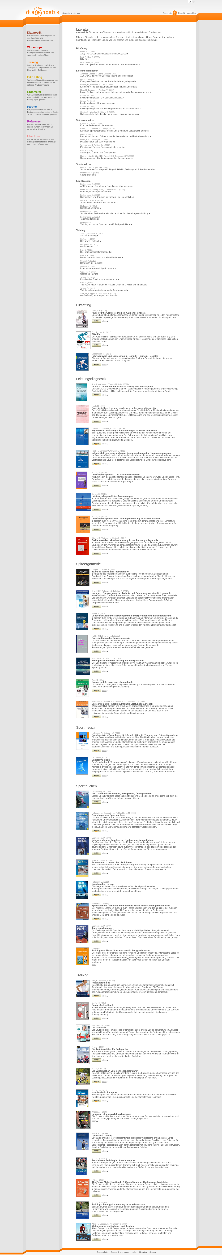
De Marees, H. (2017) (89, 173)
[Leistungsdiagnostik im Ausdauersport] (96, 510)
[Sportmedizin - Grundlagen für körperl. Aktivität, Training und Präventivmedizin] (96, 751)
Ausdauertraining (88, 235)
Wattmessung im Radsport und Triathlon (99, 295)
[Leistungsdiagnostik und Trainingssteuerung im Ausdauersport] (96, 530)
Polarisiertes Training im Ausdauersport (99, 279)
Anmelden (191, 13)
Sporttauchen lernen (90, 208)
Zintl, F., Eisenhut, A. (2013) (91, 234)
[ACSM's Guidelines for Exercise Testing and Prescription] (96, 396)
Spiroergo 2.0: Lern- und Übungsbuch (98, 153)
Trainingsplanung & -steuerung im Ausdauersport (103, 290)
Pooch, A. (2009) (87, 255)
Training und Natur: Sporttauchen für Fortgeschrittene (105, 224)
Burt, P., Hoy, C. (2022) (90, 57)
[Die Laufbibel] (96, 1039)
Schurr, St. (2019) (87, 288)
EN (194, 2)
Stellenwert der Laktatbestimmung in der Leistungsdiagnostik (109, 114)
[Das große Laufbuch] (96, 1019)
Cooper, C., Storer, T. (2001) (92, 123)
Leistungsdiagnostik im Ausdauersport (98, 103)
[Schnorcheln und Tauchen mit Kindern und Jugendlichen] (96, 854)
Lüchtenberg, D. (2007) (90, 217)
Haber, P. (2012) (87, 134)
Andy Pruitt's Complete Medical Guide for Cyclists (103, 54)
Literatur (76, 13)
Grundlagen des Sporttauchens (95, 191)
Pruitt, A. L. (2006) (87, 52)
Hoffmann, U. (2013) (88, 206)
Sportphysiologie (88, 175)
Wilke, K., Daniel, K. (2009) (91, 200)
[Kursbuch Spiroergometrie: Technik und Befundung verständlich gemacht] (96, 607)
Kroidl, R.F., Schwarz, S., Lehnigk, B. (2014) (98, 129)
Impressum (124, 1252)
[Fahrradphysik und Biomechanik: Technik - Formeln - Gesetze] (96, 365)
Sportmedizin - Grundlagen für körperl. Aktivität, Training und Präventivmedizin (117, 169)
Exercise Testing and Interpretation (96, 125)
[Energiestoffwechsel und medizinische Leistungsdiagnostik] (96, 422)
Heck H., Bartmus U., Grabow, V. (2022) (97, 90)
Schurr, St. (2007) (87, 96)
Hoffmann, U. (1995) (88, 211)
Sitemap (153, 1252)
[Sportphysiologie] (96, 776)
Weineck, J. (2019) (88, 272)
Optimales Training (89, 274)
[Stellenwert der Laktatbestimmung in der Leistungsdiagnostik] (96, 554)
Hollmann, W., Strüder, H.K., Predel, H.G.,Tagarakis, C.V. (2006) (107, 156)
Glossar (113, 1252)
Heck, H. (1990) (87, 79)
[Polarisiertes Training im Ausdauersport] (96, 1172)
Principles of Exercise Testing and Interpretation (103, 147)
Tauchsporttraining (89, 219)
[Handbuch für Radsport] (96, 1102)
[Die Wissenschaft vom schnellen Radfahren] (96, 1082)
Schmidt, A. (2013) (88, 261)
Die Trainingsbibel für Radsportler (96, 252)
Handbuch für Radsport (91, 263)
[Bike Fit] (96, 346)
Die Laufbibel (86, 246)
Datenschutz (102, 1252)
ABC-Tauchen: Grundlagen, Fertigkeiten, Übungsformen (107, 186)
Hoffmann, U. (85, 222)
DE (190, 2)
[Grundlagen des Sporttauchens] (96, 832)
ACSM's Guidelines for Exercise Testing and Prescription (107, 76)
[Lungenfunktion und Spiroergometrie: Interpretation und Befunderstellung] (96, 630)
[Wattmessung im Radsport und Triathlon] (96, 1240)
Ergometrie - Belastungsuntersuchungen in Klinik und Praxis (109, 87)
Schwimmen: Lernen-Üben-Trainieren (98, 202)
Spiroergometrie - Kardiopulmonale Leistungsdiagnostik (107, 158)
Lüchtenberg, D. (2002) (90, 195)
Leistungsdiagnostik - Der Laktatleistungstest (101, 98)
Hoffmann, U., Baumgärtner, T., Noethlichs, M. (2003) (102, 190)
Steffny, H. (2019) (87, 239)
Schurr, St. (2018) (87, 101)
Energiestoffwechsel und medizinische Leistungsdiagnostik (108, 81)
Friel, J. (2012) (86, 283)
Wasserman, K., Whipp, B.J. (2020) (95, 145)
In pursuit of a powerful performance (97, 268)
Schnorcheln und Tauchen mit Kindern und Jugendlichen (107, 197)
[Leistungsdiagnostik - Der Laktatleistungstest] (96, 486)
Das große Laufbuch (90, 241)
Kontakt (181, 13)
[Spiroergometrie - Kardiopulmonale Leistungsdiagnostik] (96, 718)
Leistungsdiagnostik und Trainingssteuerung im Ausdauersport (110, 108)
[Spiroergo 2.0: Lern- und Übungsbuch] (96, 691)
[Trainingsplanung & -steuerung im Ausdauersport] (96, 1216)
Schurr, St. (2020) (87, 277)
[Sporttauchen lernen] (96, 896)
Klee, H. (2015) (86, 151)
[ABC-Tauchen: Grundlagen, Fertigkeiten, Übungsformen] (96, 803)
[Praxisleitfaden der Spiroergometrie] (96, 652)
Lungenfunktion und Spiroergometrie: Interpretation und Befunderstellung (115, 136)
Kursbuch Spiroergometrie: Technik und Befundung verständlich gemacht (115, 131)
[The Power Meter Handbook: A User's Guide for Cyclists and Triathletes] (96, 1196)
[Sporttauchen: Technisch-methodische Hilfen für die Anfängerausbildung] (96, 920)
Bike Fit (84, 59)
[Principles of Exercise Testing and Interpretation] (96, 672)
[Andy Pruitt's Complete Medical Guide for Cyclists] (96, 322)
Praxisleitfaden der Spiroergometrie (97, 142)
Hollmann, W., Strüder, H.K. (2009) (94, 167)
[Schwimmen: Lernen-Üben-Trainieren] (96, 874)
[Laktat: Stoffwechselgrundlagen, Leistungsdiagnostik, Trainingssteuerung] (96, 465)
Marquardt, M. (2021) (89, 245)
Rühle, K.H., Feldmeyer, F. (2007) (94, 140)
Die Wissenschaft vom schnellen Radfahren (101, 257)
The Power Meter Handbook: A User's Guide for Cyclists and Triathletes (113, 285)
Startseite (66, 13)
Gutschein (167, 13)
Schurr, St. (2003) (87, 107)
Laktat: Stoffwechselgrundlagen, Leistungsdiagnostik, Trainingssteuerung (115, 92)
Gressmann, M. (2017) (90, 62)
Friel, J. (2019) (86, 250)
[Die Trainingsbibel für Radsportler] (96, 1061)
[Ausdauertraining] (96, 997)
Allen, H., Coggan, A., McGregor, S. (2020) (98, 294)
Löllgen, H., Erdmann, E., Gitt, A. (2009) (96, 85)
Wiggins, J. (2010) (88, 266)
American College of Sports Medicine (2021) (98, 74)
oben (104, 321)
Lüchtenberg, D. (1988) (90, 184)
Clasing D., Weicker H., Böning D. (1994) (97, 112)
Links (134, 1252)
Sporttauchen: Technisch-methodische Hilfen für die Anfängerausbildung (114, 213)
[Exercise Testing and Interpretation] (96, 583)
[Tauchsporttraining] (96, 942)
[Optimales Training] (96, 1152)
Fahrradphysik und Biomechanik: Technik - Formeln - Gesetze (109, 64)
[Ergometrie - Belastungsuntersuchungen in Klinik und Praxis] (96, 445)
